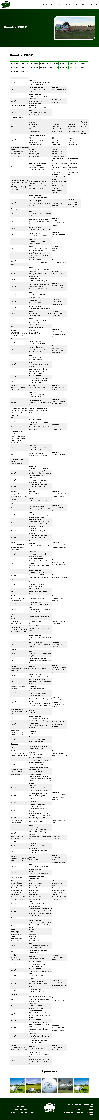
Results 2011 (83, 63)
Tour (78, 5)
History (85, 5)
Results (46, 5)
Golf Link (20, 1106)
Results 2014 (34, 67)
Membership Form (66, 5)
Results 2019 (83, 67)
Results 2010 (73, 63)
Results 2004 (14, 63)
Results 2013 (24, 67)
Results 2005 (24, 63)
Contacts (94, 5)
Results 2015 (44, 67)
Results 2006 (34, 63)
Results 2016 (54, 67)
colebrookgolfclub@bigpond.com (21, 1112)
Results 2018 (73, 67)
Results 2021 (24, 71)
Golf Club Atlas (21, 1109)
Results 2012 (14, 67)
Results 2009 (64, 63)
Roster (53, 5)
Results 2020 (14, 71)
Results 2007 (44, 63)
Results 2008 (54, 63)
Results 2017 (64, 67)
